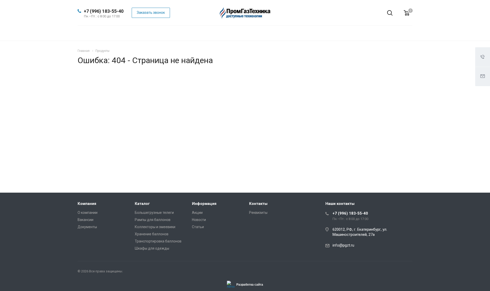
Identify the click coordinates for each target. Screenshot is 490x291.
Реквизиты (258, 213)
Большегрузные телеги (154, 213)
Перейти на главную (343, 143)
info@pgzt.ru (343, 245)
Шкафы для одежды (152, 248)
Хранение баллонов (151, 234)
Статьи (198, 227)
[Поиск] (386, 13)
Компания (87, 203)
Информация (204, 203)
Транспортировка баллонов (158, 241)
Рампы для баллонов (152, 220)
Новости (199, 220)
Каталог (142, 203)
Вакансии (85, 220)
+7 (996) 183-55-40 (104, 11)
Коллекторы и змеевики (155, 227)
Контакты (258, 203)
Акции (197, 213)
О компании (87, 213)
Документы (87, 227)
